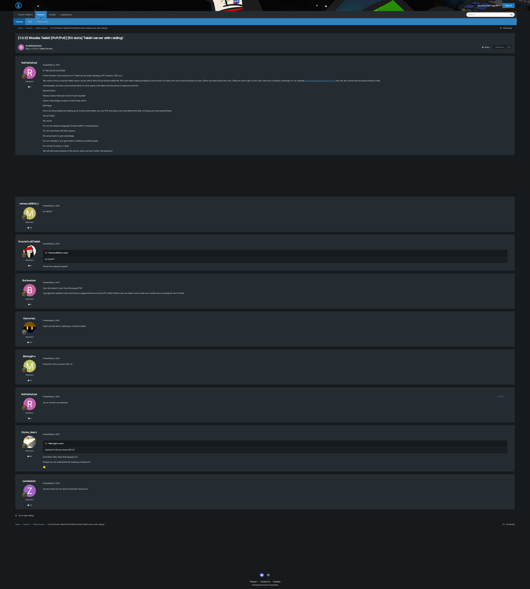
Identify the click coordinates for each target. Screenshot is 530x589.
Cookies (276, 581)
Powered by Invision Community (265, 585)
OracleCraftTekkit (29, 241)
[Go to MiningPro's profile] (29, 366)
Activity (52, 15)
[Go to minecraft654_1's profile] (29, 213)
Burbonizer (29, 280)
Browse (41, 15)
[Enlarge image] (44, 467)
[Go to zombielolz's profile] (29, 491)
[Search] (512, 14)
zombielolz (29, 481)
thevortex (29, 318)
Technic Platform (25, 15)
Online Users (42, 22)
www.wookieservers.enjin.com (320, 80)
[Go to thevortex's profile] (29, 328)
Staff (30, 22)
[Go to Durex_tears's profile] (29, 442)
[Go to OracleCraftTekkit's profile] (29, 251)
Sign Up (508, 5)
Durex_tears (29, 432)
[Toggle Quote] (46, 253)
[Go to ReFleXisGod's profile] (21, 47)
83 (30, 456)
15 (30, 380)
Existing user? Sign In (488, 6)
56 (30, 228)
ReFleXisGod (35, 46)
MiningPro (29, 356)
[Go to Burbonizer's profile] (29, 290)
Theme (253, 581)
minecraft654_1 (29, 203)
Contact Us (265, 581)
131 (30, 342)
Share (486, 47)
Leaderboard (66, 15)
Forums (19, 22)
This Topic (500, 15)
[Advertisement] (65, 177)
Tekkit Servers (46, 48)
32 (30, 505)
